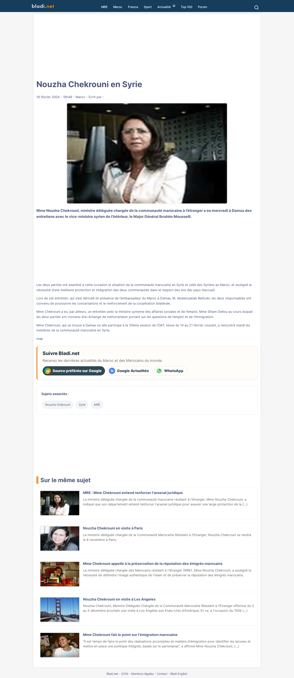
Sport (148, 7)
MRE (104, 7)
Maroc (117, 7)
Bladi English (178, 673)
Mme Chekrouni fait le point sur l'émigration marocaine (130, 635)
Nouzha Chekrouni (57, 404)
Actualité (164, 7)
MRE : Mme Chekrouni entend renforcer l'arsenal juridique (133, 493)
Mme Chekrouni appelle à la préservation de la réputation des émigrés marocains (153, 563)
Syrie (82, 404)
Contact (162, 673)
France (133, 7)
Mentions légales (142, 673)
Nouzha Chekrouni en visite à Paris (113, 528)
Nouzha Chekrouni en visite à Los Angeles (119, 599)
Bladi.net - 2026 (117, 673)
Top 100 (186, 7)
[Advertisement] (147, 46)
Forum (202, 7)
